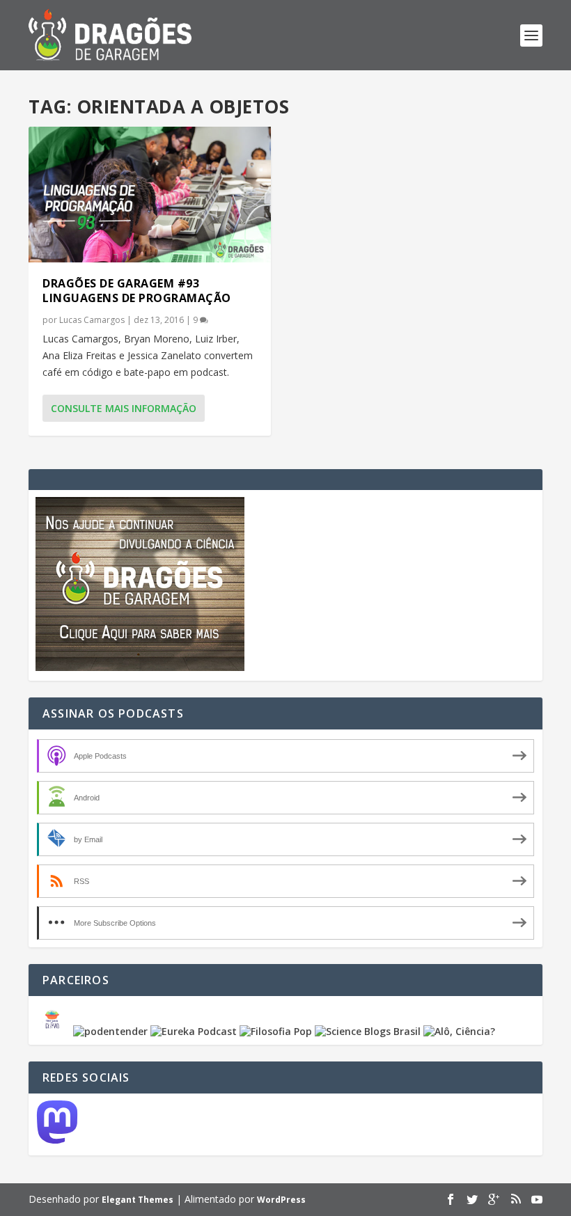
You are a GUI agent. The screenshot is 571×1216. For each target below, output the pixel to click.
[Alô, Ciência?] (459, 1031)
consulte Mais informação (123, 408)
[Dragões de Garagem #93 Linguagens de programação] (150, 194)
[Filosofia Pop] (276, 1031)
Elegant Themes (137, 1200)
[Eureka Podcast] (193, 1031)
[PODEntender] (110, 1031)
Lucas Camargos (92, 320)
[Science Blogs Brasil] (368, 1031)
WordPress (281, 1200)
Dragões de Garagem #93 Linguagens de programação (136, 291)
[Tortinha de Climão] (54, 1031)
